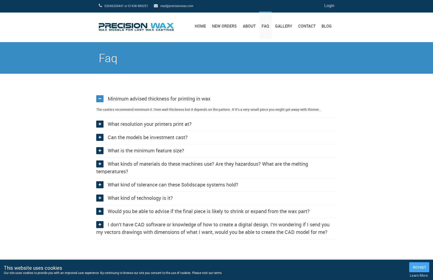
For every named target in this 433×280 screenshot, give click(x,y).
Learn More (419, 275)
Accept (419, 267)
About (249, 26)
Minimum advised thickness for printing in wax (159, 99)
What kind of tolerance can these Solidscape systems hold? (173, 185)
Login (329, 6)
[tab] (216, 99)
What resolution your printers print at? (150, 124)
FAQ (265, 26)
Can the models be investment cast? (148, 137)
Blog (326, 26)
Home (200, 26)
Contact (306, 26)
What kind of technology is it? (140, 198)
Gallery (283, 26)
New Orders (224, 26)
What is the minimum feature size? (146, 151)
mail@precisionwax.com (176, 6)
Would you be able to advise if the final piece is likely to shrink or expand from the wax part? (209, 211)
